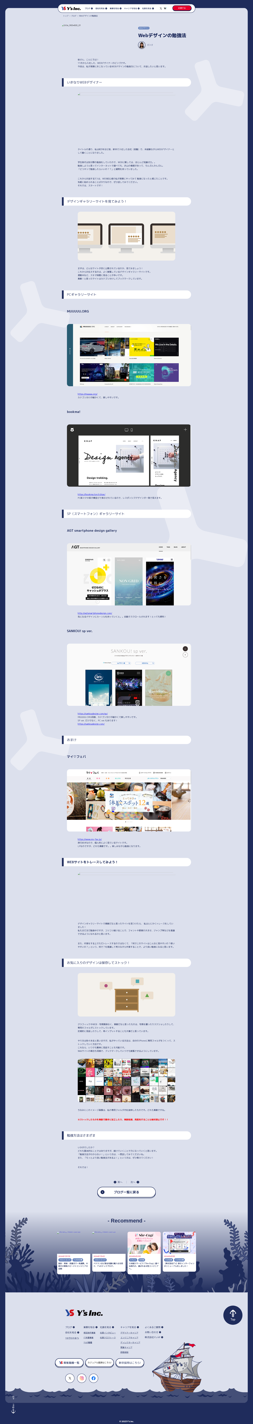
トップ (65, 16)
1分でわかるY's (72, 1338)
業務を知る (114, 8)
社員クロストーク (108, 1337)
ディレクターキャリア (130, 1342)
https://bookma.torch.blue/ (91, 494)
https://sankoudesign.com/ (91, 724)
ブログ (87, 8)
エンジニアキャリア (129, 1337)
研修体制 (124, 1352)
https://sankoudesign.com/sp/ (93, 713)
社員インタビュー (108, 1332)
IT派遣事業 (88, 1337)
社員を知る (146, 8)
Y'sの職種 (88, 1342)
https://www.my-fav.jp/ (90, 839)
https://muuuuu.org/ (88, 394)
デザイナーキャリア (129, 1332)
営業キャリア (126, 1347)
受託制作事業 (89, 1332)
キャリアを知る (130, 8)
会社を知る (100, 8)
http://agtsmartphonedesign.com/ (95, 613)
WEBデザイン (144, 28)
